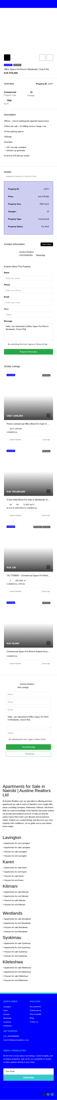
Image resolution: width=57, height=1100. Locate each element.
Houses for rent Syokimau (15, 956)
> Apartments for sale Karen (15, 867)
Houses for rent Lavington (15, 856)
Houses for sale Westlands (16, 927)
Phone (7, 285)
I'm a (6, 309)
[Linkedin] (52, 1094)
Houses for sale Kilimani (14, 900)
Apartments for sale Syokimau (17, 943)
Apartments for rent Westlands (17, 923)
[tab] (7, 57)
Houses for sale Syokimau (15, 952)
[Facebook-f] (48, 1094)
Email (6, 297)
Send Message (28, 747)
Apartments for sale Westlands (17, 919)
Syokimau (12, 937)
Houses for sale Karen (14, 876)
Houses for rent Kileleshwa (16, 980)
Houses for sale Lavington (15, 852)
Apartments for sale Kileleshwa (17, 967)
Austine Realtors (15, 440)
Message (8, 321)
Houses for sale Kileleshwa (16, 976)
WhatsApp (40, 255)
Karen (8, 861)
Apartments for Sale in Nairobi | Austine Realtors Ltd (27, 790)
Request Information (28, 352)
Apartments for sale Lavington (17, 847)
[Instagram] (44, 1094)
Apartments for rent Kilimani (16, 896)
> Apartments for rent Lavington (16, 843)
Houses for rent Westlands (15, 931)
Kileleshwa (13, 962)
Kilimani (10, 886)
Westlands (12, 913)
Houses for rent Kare (13, 880)
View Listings (47, 244)
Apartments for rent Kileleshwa (17, 972)
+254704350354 (26, 255)
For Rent (17, 65)
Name (6, 272)
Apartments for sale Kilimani (16, 892)
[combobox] (28, 314)
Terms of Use (41, 344)
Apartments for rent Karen (15, 872)
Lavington (12, 837)
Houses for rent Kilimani (14, 904)
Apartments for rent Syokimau (17, 947)
